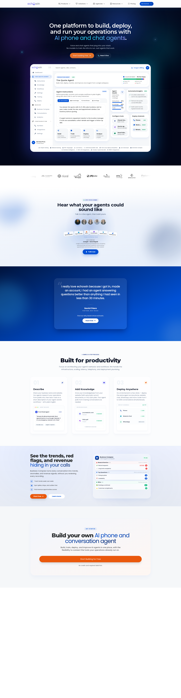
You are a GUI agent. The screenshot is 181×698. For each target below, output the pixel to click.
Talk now (91, 252)
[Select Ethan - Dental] (97, 222)
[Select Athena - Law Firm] (84, 222)
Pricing (133, 4)
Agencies (99, 4)
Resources (116, 4)
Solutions (82, 4)
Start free (89, 320)
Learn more (56, 496)
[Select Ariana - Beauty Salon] (90, 222)
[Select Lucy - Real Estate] (103, 222)
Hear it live (104, 55)
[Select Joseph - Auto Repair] (77, 222)
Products (64, 4)
